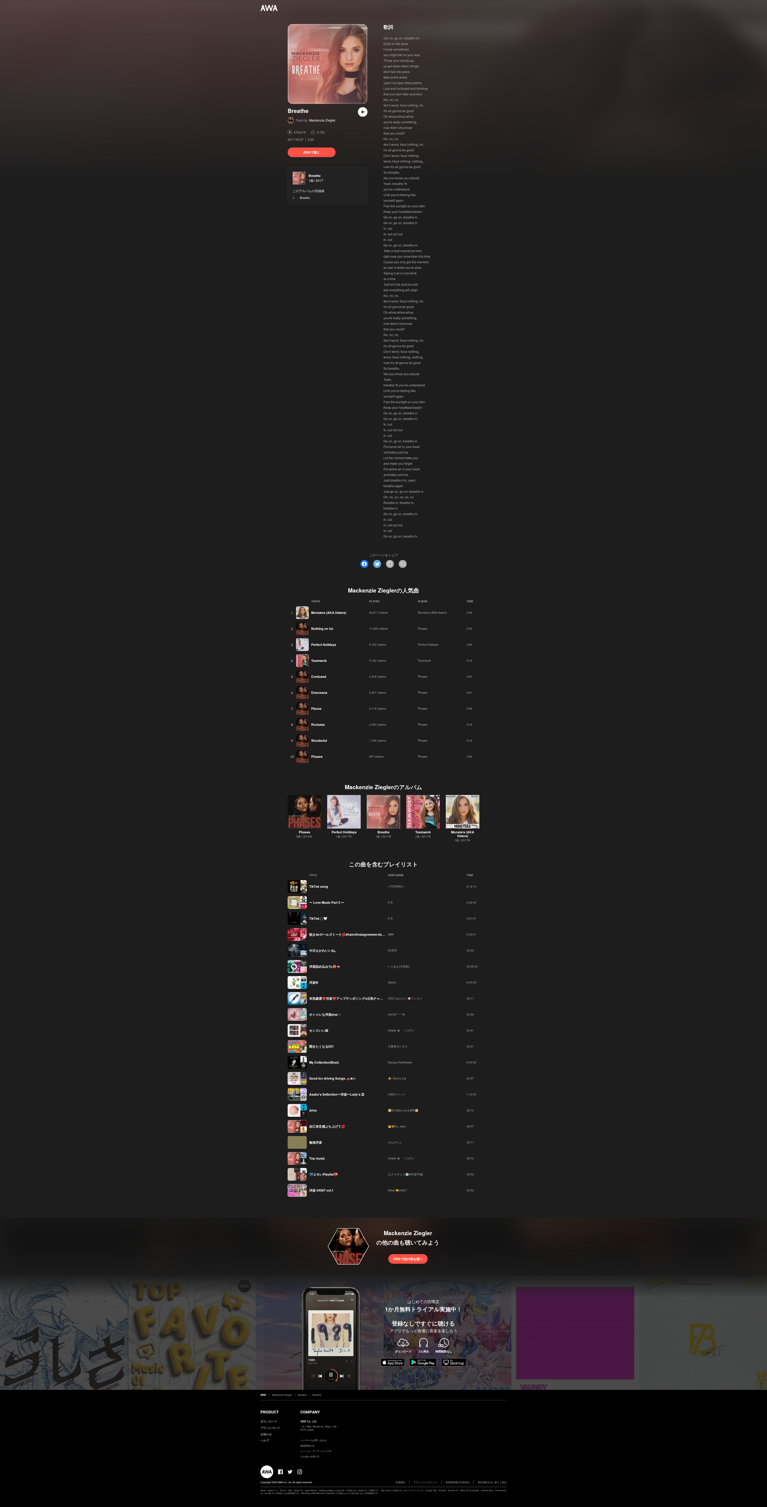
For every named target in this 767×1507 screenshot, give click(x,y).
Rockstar (318, 724)
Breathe (315, 175)
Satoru (392, 982)
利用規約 (400, 1482)
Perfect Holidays (323, 644)
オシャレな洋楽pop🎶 (325, 1014)
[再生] (363, 112)
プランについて (270, 1428)
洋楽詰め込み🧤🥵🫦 (324, 966)
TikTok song (318, 886)
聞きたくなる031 (321, 1046)
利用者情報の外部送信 (458, 1482)
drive (313, 1110)
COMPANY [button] (310, 1412)
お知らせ (266, 1434)
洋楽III (313, 982)
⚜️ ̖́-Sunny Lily (397, 1078)
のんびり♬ (395, 1142)
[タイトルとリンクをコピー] (390, 564)
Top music (317, 1158)
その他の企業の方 (310, 1456)
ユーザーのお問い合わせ (313, 1440)
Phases (422, 628)
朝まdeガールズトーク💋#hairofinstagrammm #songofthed (353, 934)
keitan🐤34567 (397, 1190)
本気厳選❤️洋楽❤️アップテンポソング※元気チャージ (347, 998)
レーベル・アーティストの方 (316, 1451)
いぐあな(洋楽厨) (398, 966)
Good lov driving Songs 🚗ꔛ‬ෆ (332, 1078)
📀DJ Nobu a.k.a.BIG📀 (403, 1110)
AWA (391, 934)
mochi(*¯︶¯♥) (396, 1014)
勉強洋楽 (315, 1142)
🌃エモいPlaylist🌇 (323, 1174)
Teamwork (319, 660)
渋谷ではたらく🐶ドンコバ (405, 998)
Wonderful (319, 740)
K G (390, 902)
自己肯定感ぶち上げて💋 (327, 1126)
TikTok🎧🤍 (318, 918)
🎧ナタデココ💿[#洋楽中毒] (405, 1174)
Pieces (316, 708)
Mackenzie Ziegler (322, 120)
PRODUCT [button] (269, 1412)
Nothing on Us (322, 628)
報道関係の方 (307, 1445)
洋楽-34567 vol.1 (321, 1190)
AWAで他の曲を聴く (408, 1259)
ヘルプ (264, 1440)
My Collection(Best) (324, 1062)
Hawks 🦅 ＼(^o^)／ (401, 1030)
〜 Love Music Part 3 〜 (326, 902)
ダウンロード (268, 1421)
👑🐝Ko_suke (397, 1126)
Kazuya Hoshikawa (400, 1062)
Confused (318, 676)
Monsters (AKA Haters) (328, 612)
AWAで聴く (311, 152)
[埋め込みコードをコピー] (403, 564)
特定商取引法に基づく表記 (492, 1482)
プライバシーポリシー (425, 1482)
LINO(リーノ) (396, 1094)
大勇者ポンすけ (397, 1046)
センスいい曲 (318, 1030)
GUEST (392, 950)
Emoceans (319, 692)
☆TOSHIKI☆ (396, 886)
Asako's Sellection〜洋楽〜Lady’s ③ (336, 1094)
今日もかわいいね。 (323, 950)
